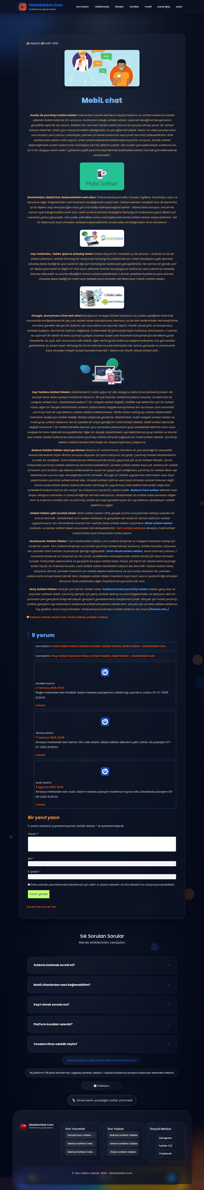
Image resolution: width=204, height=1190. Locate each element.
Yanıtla (40, 705)
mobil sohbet (76, 617)
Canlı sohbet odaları (129, 528)
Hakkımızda (102, 6)
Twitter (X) (165, 1146)
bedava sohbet (40, 617)
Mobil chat (59, 617)
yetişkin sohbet (97, 617)
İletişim (119, 6)
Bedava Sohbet (114, 1060)
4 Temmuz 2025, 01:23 (50, 688)
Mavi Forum (130, 1060)
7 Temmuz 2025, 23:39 (50, 737)
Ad (31, 858)
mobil (148, 6)
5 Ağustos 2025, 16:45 (49, 787)
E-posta (34, 871)
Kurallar (134, 6)
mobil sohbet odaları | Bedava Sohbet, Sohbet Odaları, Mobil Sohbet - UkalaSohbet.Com (109, 646)
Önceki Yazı (33, 907)
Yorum (33, 834)
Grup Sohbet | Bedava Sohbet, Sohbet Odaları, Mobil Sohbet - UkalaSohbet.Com (103, 656)
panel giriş (164, 6)
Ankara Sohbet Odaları (123, 1143)
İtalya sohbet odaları (123, 1152)
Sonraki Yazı (48, 907)
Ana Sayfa (82, 6)
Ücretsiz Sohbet (95, 1060)
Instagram (165, 1138)
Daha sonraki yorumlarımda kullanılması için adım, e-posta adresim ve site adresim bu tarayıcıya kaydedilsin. (103, 884)
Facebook (165, 1153)
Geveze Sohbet (76, 1060)
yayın (179, 6)
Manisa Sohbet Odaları (81, 1143)
